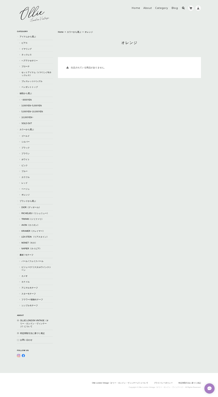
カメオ (24, 276)
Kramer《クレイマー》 (33, 231)
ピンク (24, 165)
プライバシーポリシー (163, 383)
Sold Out (26, 123)
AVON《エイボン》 (30, 225)
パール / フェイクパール (32, 261)
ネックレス (26, 55)
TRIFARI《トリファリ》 (32, 219)
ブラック (25, 148)
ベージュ (25, 189)
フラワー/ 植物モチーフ (32, 299)
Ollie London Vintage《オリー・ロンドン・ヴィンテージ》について (34, 323)
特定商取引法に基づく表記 (32, 333)
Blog (175, 8)
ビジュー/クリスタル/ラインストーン (36, 268)
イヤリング (26, 49)
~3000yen (26, 100)
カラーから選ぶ (74, 32)
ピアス (24, 43)
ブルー (24, 171)
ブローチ (25, 66)
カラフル (25, 177)
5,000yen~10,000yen (32, 111)
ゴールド (25, 136)
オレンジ (25, 195)
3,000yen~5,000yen (31, 105)
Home (136, 8)
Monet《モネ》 (29, 243)
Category (161, 8)
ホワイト (25, 159)
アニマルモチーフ (29, 288)
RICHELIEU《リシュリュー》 (35, 213)
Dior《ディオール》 (31, 207)
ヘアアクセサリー (29, 60)
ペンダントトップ (29, 87)
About (147, 8)
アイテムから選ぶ (28, 36)
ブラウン (25, 153)
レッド (24, 183)
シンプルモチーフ (29, 305)
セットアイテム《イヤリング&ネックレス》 (36, 74)
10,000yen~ (27, 117)
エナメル (25, 282)
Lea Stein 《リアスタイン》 (35, 237)
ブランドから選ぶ (28, 201)
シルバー (25, 142)
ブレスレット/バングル (31, 81)
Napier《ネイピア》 (31, 248)
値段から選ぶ (26, 93)
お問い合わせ (26, 340)
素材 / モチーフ (26, 255)
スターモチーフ (28, 294)
